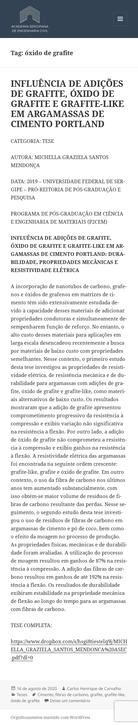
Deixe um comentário (70, 700)
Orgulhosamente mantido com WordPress (50, 717)
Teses (22, 694)
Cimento (45, 694)
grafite (96, 694)
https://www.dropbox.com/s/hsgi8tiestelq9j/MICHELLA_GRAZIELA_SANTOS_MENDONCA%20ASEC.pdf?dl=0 (69, 649)
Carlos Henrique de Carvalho (94, 688)
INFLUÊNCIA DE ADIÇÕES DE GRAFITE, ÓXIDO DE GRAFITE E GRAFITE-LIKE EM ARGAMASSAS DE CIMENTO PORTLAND (67, 103)
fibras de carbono (71, 694)
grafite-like (115, 694)
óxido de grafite (25, 700)
